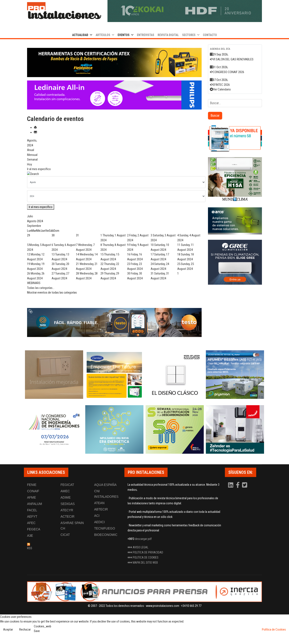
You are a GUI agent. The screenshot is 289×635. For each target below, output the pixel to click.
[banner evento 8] (235, 429)
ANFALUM (34, 504)
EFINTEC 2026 (221, 85)
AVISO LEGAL (140, 547)
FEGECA (33, 529)
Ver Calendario (222, 89)
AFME (31, 497)
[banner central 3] (114, 95)
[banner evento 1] (54, 374)
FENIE (31, 485)
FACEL (32, 510)
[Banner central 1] (114, 62)
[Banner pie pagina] (144, 591)
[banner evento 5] (54, 429)
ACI (96, 515)
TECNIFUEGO (104, 528)
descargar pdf (143, 539)
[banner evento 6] (114, 429)
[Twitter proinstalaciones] (244, 486)
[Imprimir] (35, 127)
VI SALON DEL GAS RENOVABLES (233, 59)
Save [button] (37, 631)
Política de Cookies (274, 629)
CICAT (65, 535)
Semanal (32, 159)
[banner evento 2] (114, 374)
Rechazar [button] (25, 629)
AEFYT (32, 516)
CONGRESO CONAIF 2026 (228, 72)
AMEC (65, 491)
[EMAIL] (35, 132)
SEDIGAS (68, 504)
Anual (30, 150)
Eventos (123, 35)
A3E (30, 535)
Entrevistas (145, 35)
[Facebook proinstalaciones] (238, 486)
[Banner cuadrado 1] (235, 138)
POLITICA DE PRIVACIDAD (148, 552)
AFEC (31, 523)
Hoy (29, 164)
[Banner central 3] (114, 322)
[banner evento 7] (175, 429)
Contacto (210, 35)
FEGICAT (67, 485)
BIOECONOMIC (105, 535)
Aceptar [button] (8, 629)
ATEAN (99, 503)
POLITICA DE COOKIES (145, 557)
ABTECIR (101, 509)
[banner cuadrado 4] (235, 262)
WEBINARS (33, 283)
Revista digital (168, 35)
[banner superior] (184, 11)
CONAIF (33, 491)
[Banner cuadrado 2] (235, 179)
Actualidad (80, 35)
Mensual (32, 155)
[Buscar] (114, 174)
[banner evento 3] (175, 374)
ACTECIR (67, 516)
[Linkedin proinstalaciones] (231, 486)
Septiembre (34, 226)
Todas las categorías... (40, 288)
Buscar (215, 116)
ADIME (66, 497)
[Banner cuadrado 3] (235, 220)
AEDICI (99, 522)
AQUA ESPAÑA (105, 485)
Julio (30, 216)
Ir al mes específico (39, 169)
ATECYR (67, 510)
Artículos (103, 35)
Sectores (188, 35)
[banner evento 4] (235, 374)
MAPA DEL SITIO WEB (145, 562)
